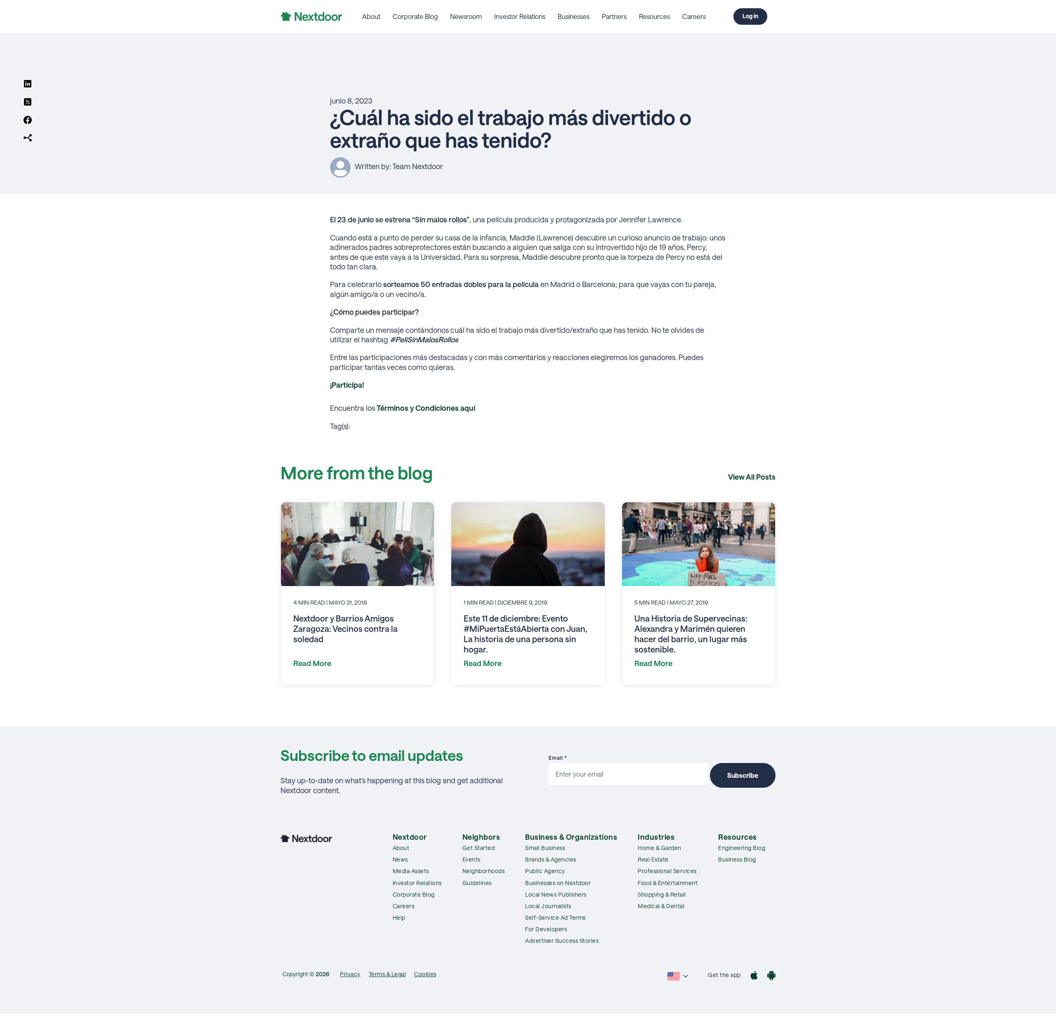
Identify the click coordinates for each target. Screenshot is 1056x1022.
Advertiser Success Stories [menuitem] (562, 940)
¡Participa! (347, 384)
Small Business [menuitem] (545, 847)
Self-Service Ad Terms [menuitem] (555, 917)
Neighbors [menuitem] (481, 836)
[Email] (28, 139)
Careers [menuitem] (694, 16)
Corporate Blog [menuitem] (415, 16)
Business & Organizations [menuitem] (571, 836)
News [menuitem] (400, 859)
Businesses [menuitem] (573, 16)
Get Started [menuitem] (478, 847)
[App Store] (754, 976)
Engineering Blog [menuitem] (741, 847)
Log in (750, 15)
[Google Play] (771, 976)
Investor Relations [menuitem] (519, 16)
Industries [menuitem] (656, 836)
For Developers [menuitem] (546, 929)
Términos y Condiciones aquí (426, 407)
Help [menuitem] (399, 917)
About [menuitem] (371, 16)
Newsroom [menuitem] (466, 16)
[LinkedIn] (28, 85)
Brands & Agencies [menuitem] (550, 859)
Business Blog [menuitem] (737, 859)
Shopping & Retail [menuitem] (662, 894)
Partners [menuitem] (614, 16)
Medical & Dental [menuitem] (661, 905)
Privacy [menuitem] (350, 973)
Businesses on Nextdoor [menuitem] (558, 882)
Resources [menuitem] (654, 16)
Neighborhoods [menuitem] (483, 870)
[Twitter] (28, 103)
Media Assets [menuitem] (411, 870)
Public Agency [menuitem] (545, 870)
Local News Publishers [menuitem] (556, 894)
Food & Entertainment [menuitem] (668, 882)
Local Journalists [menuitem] (548, 905)
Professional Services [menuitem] (667, 870)
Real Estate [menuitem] (653, 859)
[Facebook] (28, 121)
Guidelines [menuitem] (477, 882)
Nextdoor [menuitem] (410, 836)
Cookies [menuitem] (425, 973)
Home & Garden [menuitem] (659, 847)
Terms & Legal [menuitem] (387, 973)
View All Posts (752, 476)
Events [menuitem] (471, 859)
